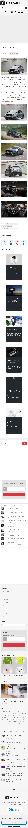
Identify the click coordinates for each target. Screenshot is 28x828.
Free (17, 715)
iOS (6, 719)
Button (13, 713)
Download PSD (6, 715)
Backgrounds (6, 608)
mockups (3, 723)
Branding (3, 713)
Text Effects (5, 599)
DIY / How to (6, 613)
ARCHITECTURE (20, 711)
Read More (10, 101)
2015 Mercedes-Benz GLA (11, 223)
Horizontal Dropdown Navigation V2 (14, 775)
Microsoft (3, 721)
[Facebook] (5, 12)
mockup (16, 721)
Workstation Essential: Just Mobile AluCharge (13, 361)
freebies (11, 717)
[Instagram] (15, 12)
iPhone (12, 719)
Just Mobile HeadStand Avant (14, 329)
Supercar (3, 725)
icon (24, 717)
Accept (14, 822)
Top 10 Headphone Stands (13, 391)
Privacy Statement (16, 826)
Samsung (18, 723)
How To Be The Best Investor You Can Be (12, 701)
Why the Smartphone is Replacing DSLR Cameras (13, 300)
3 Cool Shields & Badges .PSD (13, 737)
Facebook (14, 715)
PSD (4, 594)
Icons (4, 605)
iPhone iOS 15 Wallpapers (14, 508)
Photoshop (13, 723)
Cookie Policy (10, 826)
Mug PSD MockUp (10, 781)
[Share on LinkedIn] (23, 242)
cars (16, 713)
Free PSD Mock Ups (10, 741)
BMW (25, 711)
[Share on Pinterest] (17, 242)
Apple (15, 711)
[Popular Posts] (11, 732)
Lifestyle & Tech (13, 53)
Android (8, 711)
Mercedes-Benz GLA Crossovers (9, 228)
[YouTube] (19, 12)
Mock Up (11, 721)
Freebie (21, 715)
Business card (9, 713)
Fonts (4, 597)
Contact (5, 616)
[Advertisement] (14, 29)
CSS (18, 713)
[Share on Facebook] (11, 242)
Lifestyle (15, 719)
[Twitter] (8, 12)
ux (13, 725)
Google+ (22, 717)
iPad (8, 719)
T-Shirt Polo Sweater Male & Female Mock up (13, 675)
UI (9, 725)
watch (15, 725)
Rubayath (5, 53)
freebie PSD (4, 717)
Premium (18, 746)
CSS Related (9, 773)
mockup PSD (22, 721)
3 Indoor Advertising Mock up (13, 742)
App (12, 711)
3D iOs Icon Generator (11, 769)
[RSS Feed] (12, 12)
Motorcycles (8, 723)
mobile (7, 721)
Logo (19, 719)
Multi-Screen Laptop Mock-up (15, 512)
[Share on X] (5, 242)
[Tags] (23, 732)
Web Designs (6, 610)
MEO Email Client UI (10, 762)
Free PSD (17, 717)
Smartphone (23, 723)
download (22, 713)
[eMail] (22, 12)
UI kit (11, 725)
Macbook (22, 719)
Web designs (19, 725)
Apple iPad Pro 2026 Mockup (13, 755)
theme (7, 725)
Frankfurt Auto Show (7, 226)
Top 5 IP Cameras (11, 268)
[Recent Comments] (17, 732)
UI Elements (5, 602)
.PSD (3, 711)
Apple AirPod (10, 422)
